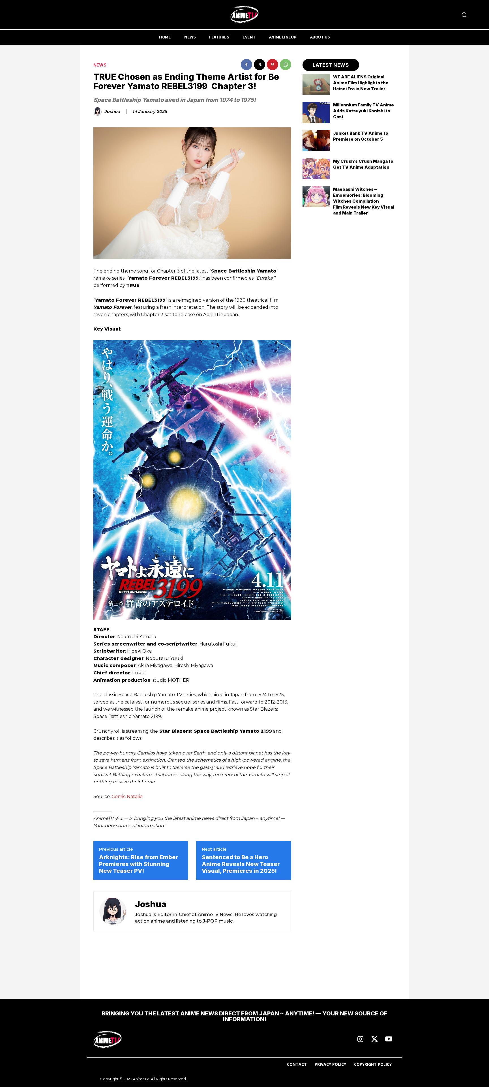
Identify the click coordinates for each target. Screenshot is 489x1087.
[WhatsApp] (285, 64)
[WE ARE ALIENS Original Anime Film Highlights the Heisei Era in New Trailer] (317, 84)
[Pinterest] (272, 64)
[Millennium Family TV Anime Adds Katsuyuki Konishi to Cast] (317, 112)
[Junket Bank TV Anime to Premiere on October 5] (317, 140)
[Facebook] (246, 64)
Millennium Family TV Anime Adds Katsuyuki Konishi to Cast (363, 110)
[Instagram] (360, 1039)
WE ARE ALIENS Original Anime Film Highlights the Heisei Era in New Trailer (361, 82)
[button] (464, 14)
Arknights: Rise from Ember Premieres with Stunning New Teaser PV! (138, 864)
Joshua (112, 111)
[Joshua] (98, 111)
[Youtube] (388, 1039)
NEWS (99, 65)
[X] (259, 64)
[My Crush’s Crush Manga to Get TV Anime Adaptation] (317, 168)
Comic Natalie (127, 796)
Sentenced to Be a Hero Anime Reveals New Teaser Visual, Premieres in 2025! (241, 864)
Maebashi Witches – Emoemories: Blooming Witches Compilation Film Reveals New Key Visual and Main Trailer (363, 201)
